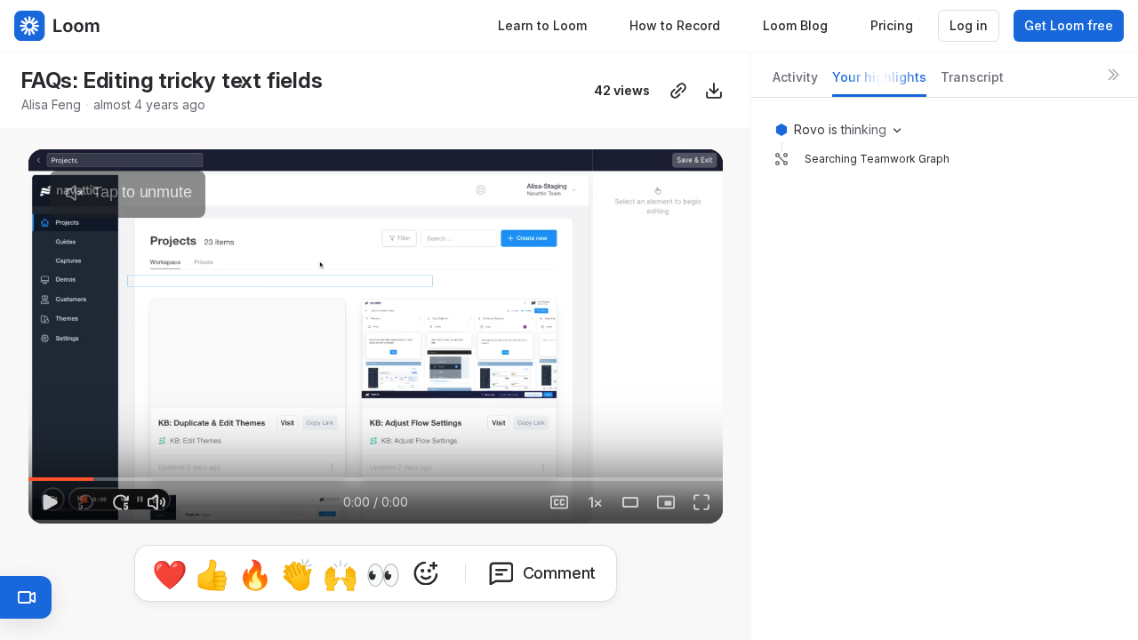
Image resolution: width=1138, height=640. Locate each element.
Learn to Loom (542, 25)
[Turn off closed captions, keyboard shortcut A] (523, 502)
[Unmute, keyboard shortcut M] (156, 502)
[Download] (714, 90)
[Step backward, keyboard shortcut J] (85, 502)
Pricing (891, 25)
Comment (560, 573)
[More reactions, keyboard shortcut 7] (426, 573)
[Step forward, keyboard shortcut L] (121, 502)
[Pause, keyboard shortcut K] (50, 502)
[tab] (795, 82)
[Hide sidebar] (1113, 74)
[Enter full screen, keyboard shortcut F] (701, 502)
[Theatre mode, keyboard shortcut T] (630, 502)
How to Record (674, 25)
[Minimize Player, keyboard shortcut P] (666, 502)
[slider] (375, 479)
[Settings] (595, 502)
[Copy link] (678, 90)
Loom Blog (795, 25)
